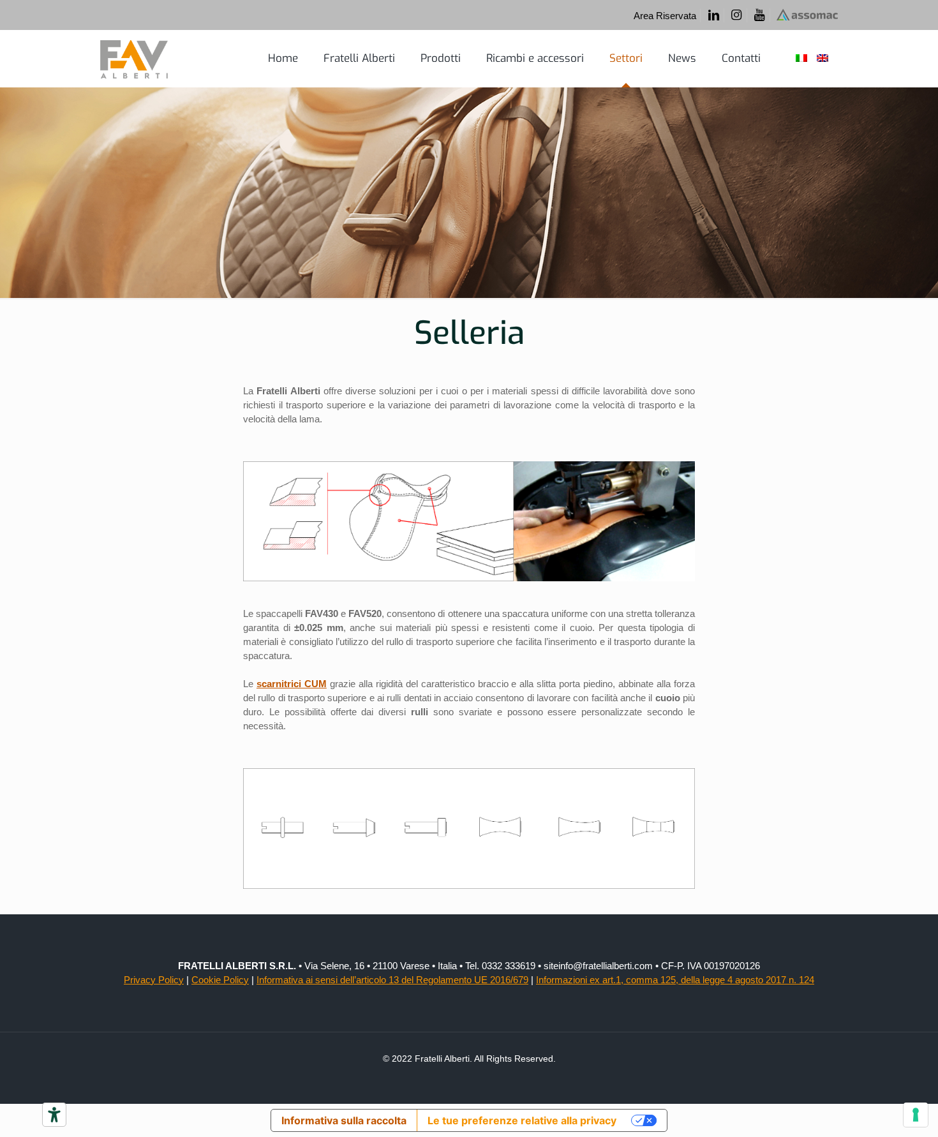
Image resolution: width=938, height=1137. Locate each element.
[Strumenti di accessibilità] (54, 1115)
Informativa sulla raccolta (343, 1120)
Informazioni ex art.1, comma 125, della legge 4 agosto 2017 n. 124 (675, 979)
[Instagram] (737, 15)
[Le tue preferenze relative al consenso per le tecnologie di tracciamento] (916, 1115)
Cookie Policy (220, 979)
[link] (469, 521)
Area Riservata (665, 15)
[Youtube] (760, 15)
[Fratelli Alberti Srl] (134, 58)
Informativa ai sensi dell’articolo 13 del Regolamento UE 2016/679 (392, 979)
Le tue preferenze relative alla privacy (522, 1120)
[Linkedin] (713, 15)
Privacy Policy (154, 979)
